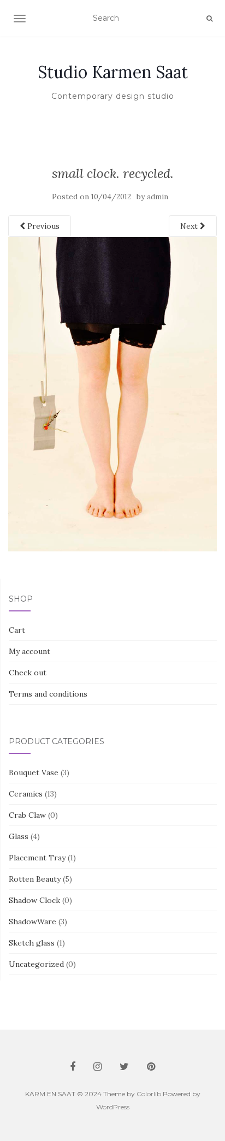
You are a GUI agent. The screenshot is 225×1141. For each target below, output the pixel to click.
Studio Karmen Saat (113, 72)
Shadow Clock (34, 900)
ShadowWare (32, 921)
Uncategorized (36, 964)
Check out (27, 673)
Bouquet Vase (33, 772)
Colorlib (149, 1094)
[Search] (209, 18)
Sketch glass (32, 943)
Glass (18, 836)
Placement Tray (37, 858)
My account (29, 651)
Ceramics (26, 794)
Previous (42, 226)
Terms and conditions (48, 694)
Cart (17, 630)
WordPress (112, 1107)
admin (157, 196)
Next (190, 226)
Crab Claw (27, 815)
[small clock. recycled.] (112, 394)
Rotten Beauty (35, 879)
